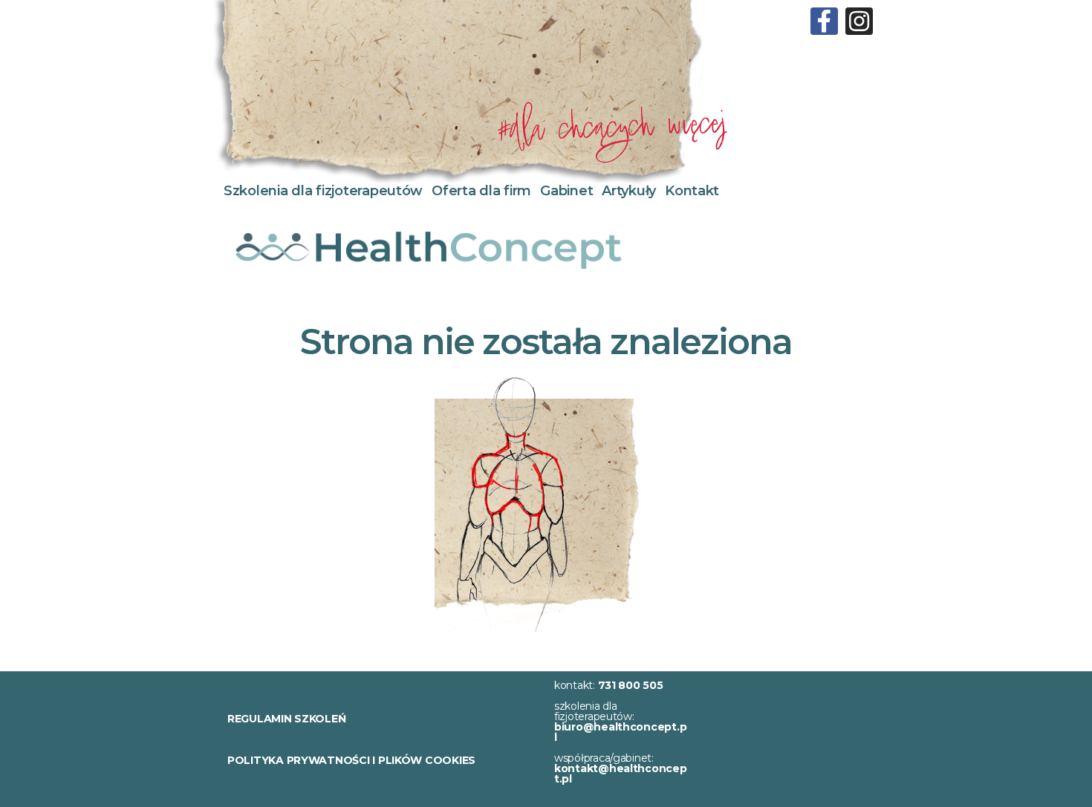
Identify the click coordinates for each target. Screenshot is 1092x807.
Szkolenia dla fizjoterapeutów (323, 191)
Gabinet (566, 191)
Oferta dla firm (481, 191)
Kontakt (692, 191)
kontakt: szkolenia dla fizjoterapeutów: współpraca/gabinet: (620, 732)
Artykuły (629, 191)
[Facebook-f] (824, 21)
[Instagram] (859, 21)
